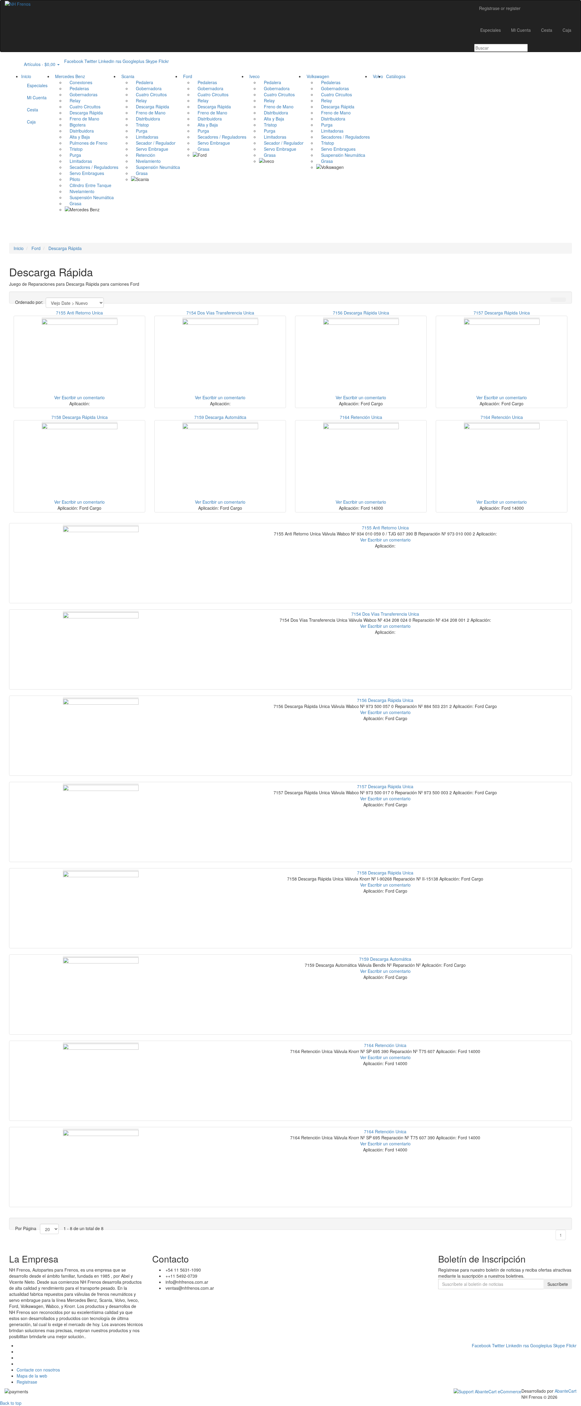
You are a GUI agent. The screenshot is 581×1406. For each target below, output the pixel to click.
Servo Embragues (84, 173)
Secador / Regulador (153, 143)
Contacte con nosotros (38, 1370)
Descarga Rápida (84, 113)
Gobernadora (146, 88)
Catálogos (394, 76)
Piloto (72, 179)
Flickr (164, 61)
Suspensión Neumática (89, 197)
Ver (57, 397)
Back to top (10, 1403)
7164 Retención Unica (361, 417)
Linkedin (106, 61)
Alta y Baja (77, 137)
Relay (72, 100)
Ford (186, 76)
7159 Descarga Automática (220, 417)
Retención (143, 155)
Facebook (73, 61)
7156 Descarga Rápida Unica (361, 313)
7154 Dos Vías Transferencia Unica (220, 313)
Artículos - (37, 64)
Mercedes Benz (69, 76)
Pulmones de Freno (86, 143)
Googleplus (133, 61)
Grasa (73, 203)
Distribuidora (79, 131)
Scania (126, 76)
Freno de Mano (82, 119)
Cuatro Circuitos (82, 107)
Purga (73, 155)
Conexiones (78, 82)
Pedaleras (77, 88)
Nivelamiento (79, 191)
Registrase (27, 1382)
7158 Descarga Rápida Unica (79, 417)
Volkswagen (316, 76)
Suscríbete (557, 1284)
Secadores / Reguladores (91, 167)
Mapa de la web (32, 1376)
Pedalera (142, 82)
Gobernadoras (81, 94)
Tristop (74, 149)
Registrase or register (499, 8)
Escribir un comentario (83, 397)
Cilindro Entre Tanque (88, 185)
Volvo (376, 76)
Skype (151, 61)
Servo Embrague (149, 149)
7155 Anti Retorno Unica (79, 313)
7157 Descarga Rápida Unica (502, 313)
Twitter (90, 61)
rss (118, 61)
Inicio (26, 76)
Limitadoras (78, 161)
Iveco (253, 76)
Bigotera (75, 125)
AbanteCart (565, 1391)
